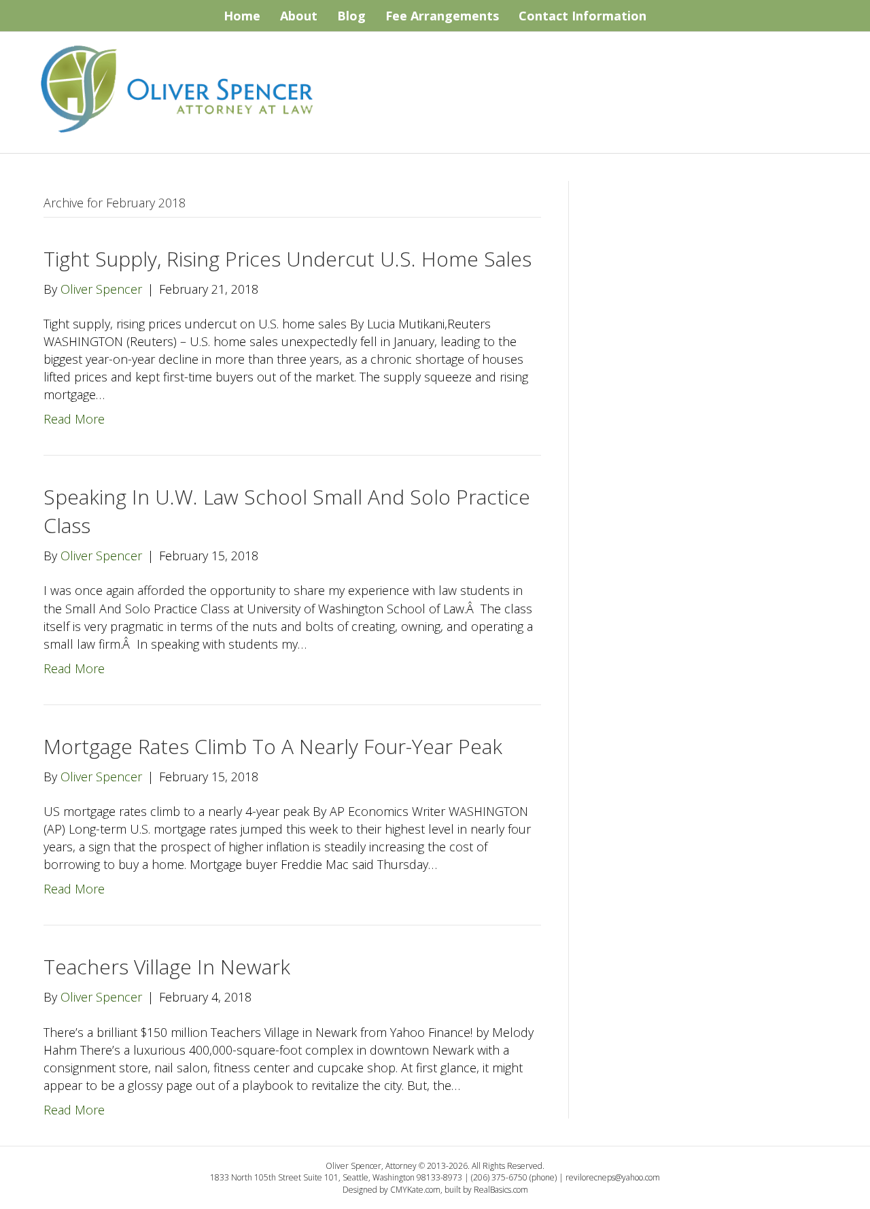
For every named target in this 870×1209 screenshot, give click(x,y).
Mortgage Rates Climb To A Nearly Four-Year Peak (273, 746)
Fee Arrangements (442, 15)
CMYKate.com (415, 1189)
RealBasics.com (501, 1189)
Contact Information (582, 15)
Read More (74, 419)
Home (242, 15)
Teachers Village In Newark (167, 967)
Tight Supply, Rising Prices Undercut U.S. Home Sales (288, 259)
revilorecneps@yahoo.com (613, 1177)
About (298, 15)
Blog (351, 15)
